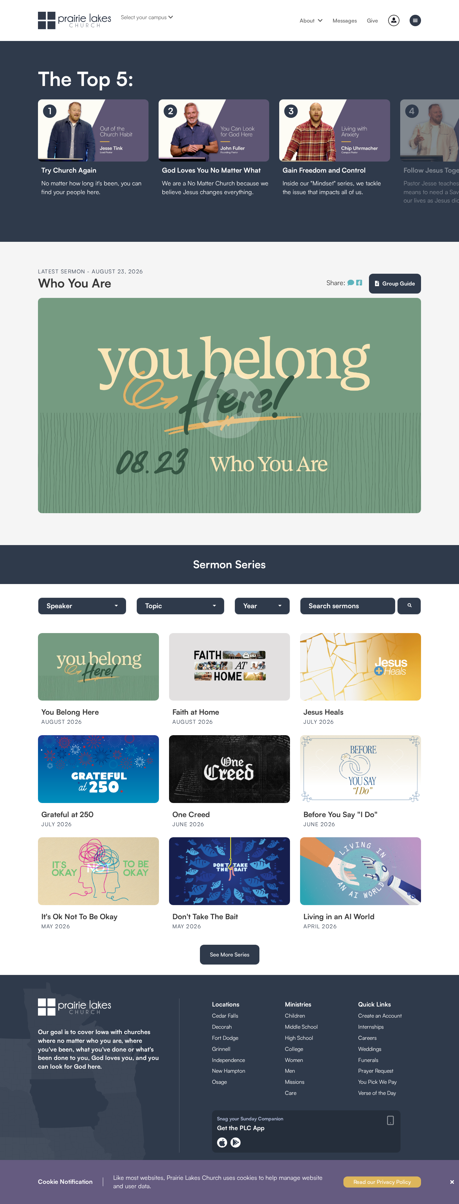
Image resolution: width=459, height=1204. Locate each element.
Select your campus (144, 17)
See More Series (229, 954)
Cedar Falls (225, 1015)
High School (299, 1037)
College (294, 1048)
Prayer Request (375, 1070)
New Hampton (228, 1070)
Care (290, 1092)
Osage (219, 1081)
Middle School (301, 1026)
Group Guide (398, 283)
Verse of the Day (377, 1092)
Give (372, 20)
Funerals (368, 1060)
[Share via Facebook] (359, 282)
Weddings (369, 1048)
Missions (294, 1081)
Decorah (222, 1026)
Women (294, 1060)
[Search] (409, 606)
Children (295, 1015)
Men (290, 1070)
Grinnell (221, 1048)
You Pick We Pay (377, 1081)
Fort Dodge (225, 1037)
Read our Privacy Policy (382, 1181)
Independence (228, 1060)
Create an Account (380, 1015)
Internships (371, 1026)
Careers (367, 1037)
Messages (345, 20)
